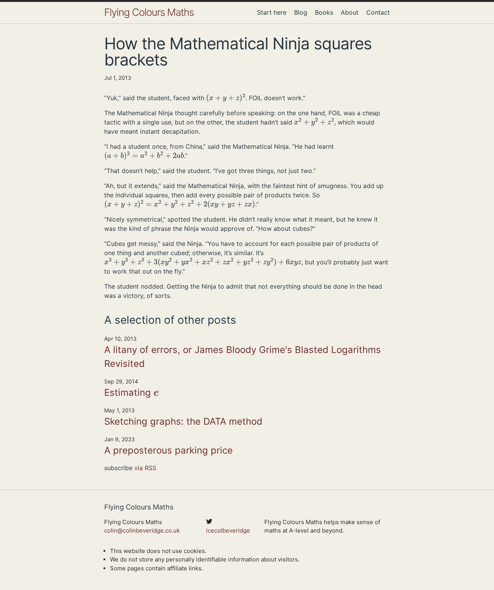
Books (324, 12)
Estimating (131, 393)
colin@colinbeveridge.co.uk (142, 530)
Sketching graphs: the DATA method (183, 421)
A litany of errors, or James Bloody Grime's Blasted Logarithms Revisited (242, 356)
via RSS (145, 468)
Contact (378, 12)
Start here (271, 12)
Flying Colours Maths (149, 12)
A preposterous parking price (168, 450)
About (350, 12)
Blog (300, 12)
